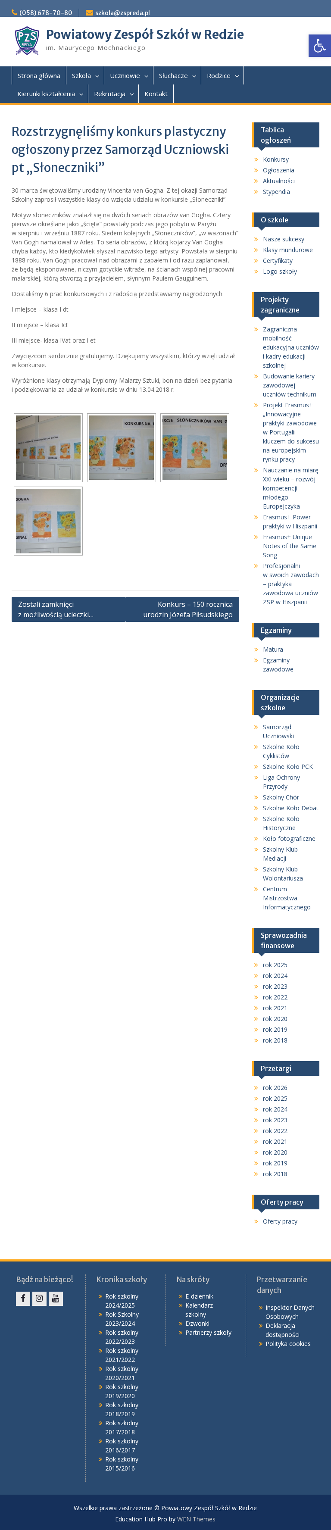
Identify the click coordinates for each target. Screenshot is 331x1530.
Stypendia (276, 191)
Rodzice (219, 75)
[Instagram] (39, 1299)
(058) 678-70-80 (45, 13)
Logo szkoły (280, 271)
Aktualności (279, 181)
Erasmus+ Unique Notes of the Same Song (289, 546)
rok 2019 (275, 1029)
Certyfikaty (278, 260)
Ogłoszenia (278, 170)
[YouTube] (56, 1299)
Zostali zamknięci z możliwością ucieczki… (56, 609)
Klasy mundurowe (288, 250)
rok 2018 (275, 1040)
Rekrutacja (109, 93)
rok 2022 (275, 997)
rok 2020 (275, 1019)
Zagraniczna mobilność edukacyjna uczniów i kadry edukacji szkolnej (291, 347)
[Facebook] (23, 1299)
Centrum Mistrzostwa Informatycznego (287, 898)
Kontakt (156, 93)
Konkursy (276, 159)
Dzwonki (197, 1323)
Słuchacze (173, 75)
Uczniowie (125, 75)
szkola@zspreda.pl (122, 13)
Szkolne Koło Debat (291, 808)
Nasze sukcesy (283, 239)
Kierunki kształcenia (46, 93)
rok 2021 (275, 1008)
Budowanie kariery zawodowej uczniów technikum (289, 385)
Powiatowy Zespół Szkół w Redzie (145, 34)
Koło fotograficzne (289, 838)
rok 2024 (275, 975)
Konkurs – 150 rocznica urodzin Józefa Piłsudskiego (188, 609)
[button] (320, 45)
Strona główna (39, 75)
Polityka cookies (288, 1344)
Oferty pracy (280, 1221)
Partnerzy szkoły (208, 1332)
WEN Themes (196, 1519)
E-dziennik (199, 1296)
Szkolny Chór (281, 797)
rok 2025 (275, 965)
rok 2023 (275, 986)
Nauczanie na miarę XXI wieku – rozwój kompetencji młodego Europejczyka (291, 488)
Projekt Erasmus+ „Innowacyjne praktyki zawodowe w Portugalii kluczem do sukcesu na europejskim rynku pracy (291, 432)
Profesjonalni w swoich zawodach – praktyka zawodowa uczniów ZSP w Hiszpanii (291, 584)
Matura (273, 649)
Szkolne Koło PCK (288, 766)
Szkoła (81, 75)
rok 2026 (275, 1087)
